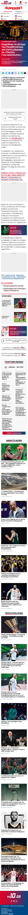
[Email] (24, 73)
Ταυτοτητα (4, 908)
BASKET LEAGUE (10, 275)
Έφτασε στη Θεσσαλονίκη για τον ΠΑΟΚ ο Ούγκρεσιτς (6, 398)
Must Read (20, 367)
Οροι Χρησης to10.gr (6, 911)
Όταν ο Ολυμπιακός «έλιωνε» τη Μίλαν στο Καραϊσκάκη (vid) (6, 387)
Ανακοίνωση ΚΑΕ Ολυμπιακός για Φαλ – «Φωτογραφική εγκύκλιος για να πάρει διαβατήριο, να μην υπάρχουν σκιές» (21, 379)
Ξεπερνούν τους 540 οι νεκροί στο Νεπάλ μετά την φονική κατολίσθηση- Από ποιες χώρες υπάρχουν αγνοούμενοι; (20, 396)
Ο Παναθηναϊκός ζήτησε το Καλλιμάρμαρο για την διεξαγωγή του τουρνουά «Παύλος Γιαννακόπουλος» (14, 62)
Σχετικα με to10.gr (6, 909)
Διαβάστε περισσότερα (14, 433)
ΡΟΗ (6, 367)
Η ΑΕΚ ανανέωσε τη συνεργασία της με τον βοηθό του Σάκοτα (7, 376)
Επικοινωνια (4, 912)
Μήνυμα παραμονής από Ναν (13, 286)
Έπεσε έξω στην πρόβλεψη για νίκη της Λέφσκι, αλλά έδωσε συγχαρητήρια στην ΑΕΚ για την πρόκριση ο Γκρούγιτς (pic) (7, 424)
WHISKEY (11, 913)
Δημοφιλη (12, 367)
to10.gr (3, 69)
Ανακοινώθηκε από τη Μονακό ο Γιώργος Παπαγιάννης (15, 289)
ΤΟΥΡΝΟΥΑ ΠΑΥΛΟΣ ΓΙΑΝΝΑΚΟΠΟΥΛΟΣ (13, 278)
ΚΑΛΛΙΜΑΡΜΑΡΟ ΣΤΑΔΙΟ (9, 277)
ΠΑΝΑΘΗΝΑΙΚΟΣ (21, 277)
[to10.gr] (6, 3)
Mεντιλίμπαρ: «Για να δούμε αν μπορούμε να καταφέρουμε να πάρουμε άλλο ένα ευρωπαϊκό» (21, 411)
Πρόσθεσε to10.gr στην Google (15, 118)
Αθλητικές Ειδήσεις (20, 353)
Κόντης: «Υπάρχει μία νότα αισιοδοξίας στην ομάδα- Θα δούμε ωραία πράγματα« (7, 409)
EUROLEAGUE (20, 275)
